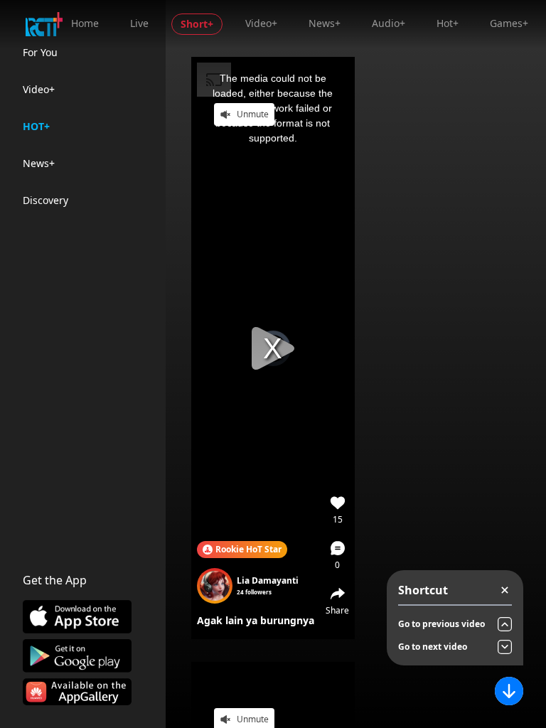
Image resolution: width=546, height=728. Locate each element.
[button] (337, 555)
